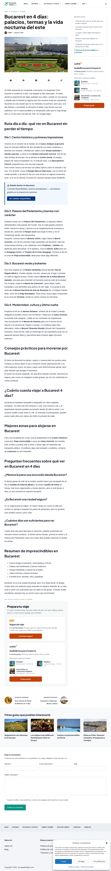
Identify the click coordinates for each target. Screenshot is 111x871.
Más (83, 4)
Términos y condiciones (50, 853)
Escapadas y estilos (51, 4)
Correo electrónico (46, 764)
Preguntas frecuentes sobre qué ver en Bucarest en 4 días (89, 45)
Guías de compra (63, 827)
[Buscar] (106, 4)
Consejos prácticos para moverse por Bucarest (88, 28)
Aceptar (63, 861)
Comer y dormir (71, 4)
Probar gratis (25, 679)
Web (75, 764)
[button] (107, 843)
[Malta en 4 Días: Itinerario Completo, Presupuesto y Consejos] (95, 725)
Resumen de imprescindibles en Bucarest (86, 51)
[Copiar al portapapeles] (61, 80)
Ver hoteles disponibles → (21, 199)
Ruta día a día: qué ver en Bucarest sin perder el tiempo (89, 22)
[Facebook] (23, 80)
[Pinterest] (48, 80)
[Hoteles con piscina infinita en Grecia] (68, 725)
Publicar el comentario (15, 807)
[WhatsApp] (11, 80)
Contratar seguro (26, 636)
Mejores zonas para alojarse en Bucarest (86, 40)
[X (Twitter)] (36, 80)
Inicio (26, 4)
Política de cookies (74, 867)
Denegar (81, 861)
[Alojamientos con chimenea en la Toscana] (16, 725)
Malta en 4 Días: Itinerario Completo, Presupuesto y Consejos (94, 737)
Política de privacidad (87, 867)
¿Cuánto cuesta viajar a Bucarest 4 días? (87, 34)
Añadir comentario (11, 775)
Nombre (7, 764)
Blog (6, 849)
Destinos (34, 4)
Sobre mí (87, 827)
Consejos (77, 827)
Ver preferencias (99, 861)
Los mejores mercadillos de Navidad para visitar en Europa (42, 737)
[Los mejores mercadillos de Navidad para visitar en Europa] (42, 725)
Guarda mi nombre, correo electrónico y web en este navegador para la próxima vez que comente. (38, 800)
